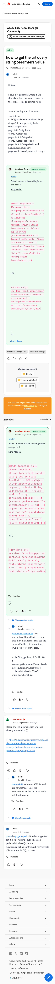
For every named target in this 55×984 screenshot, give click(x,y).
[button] (15, 67)
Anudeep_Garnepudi (24, 169)
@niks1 (13, 176)
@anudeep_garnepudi (22, 633)
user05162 (17, 719)
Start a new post (30, 405)
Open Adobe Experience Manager (28, 36)
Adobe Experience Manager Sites (16, 13)
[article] (27, 521)
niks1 (15, 74)
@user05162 (17, 784)
